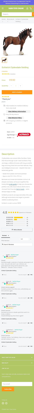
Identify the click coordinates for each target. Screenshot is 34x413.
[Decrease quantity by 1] (11, 86)
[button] (29, 274)
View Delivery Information (17, 111)
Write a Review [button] (18, 229)
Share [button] (4, 274)
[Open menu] (2, 8)
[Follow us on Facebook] (3, 403)
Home (3, 19)
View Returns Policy (15, 118)
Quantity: (5, 86)
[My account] (27, 8)
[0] (31, 8)
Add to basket (17, 92)
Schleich (4, 71)
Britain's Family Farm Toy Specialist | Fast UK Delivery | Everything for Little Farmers (17, 2)
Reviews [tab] (4, 235)
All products (10, 19)
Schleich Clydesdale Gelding (8, 270)
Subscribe (8, 389)
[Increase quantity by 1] (20, 86)
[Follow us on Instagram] (6, 403)
